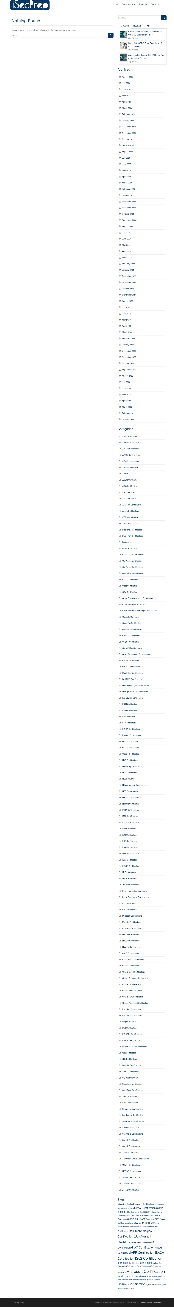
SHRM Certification (130, 1127)
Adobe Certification (130, 442)
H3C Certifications (130, 760)
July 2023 (126, 307)
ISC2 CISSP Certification (128, 1262)
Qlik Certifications (129, 1059)
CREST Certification (130, 641)
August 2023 (127, 301)
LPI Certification (129, 903)
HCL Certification (129, 772)
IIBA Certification (129, 841)
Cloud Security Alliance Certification (137, 598)
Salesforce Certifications (132, 1090)
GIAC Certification (130, 741)
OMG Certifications (130, 953)
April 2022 (126, 400)
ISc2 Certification (148, 1258)
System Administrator (153, 1284)
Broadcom (126, 542)
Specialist (157, 1280)
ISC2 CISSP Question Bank (129, 1266)
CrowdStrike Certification (133, 648)
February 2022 (128, 413)
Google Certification (130, 753)
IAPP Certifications (130, 816)
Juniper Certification (130, 884)
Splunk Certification (130, 1140)
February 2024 (128, 263)
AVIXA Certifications (130, 517)
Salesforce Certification (132, 1083)
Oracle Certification (130, 965)
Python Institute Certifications (134, 1046)
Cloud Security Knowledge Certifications (139, 610)
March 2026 (127, 108)
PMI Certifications (129, 1027)
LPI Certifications (129, 909)
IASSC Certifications (131, 822)
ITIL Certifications (129, 878)
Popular (124, 25)
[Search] (111, 35)
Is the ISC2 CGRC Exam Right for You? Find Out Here (145, 45)
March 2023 (127, 332)
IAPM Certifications (130, 809)
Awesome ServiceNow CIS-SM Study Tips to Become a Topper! (146, 57)
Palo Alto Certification (131, 1009)
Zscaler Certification (130, 1189)
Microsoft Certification (145, 1271)
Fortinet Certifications (131, 735)
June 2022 (126, 388)
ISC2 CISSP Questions (151, 1266)
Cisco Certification (130, 579)
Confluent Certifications (132, 629)
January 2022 (128, 419)
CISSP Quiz (133, 1219)
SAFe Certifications (130, 1071)
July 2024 (126, 232)
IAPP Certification (142, 1252)
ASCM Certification (130, 479)
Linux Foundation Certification (135, 891)
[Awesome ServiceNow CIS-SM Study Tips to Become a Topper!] (123, 57)
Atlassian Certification (131, 504)
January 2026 (128, 120)
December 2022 (129, 350)
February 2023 (128, 338)
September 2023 (129, 294)
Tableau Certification (131, 1152)
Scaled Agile (151, 1276)
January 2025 (128, 195)
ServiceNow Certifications (133, 1121)
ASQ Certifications (130, 498)
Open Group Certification (133, 959)
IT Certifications (129, 872)
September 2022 (129, 369)
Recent (137, 25)
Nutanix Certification (131, 947)
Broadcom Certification (143, 1204)
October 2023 (128, 288)
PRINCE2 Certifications (132, 1034)
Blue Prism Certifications (132, 535)
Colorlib (142, 1302)
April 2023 (126, 325)
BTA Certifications (130, 548)
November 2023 (129, 282)
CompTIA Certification (131, 623)
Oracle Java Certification (132, 996)
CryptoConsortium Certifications (136, 654)
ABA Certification (129, 436)
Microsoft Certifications (132, 915)
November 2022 (129, 357)
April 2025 (126, 176)
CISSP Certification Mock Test (131, 1211)
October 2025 (128, 139)
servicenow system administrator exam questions (137, 1280)
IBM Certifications (129, 834)
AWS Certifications (130, 523)
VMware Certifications (131, 1183)
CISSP (159, 1208)
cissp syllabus (128, 1223)
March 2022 (127, 407)
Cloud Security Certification (134, 604)
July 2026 (126, 83)
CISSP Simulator (146, 1219)
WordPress (158, 1302)
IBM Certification (129, 828)
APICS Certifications (131, 455)
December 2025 (129, 126)
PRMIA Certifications (131, 1040)
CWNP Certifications (131, 666)
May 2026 (126, 95)
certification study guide (126, 1208)
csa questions (144, 1227)
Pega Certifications (130, 1021)
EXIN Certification (129, 704)
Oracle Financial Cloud (132, 990)
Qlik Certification (129, 1052)
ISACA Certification (130, 853)
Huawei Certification (130, 803)
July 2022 (126, 382)
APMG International (130, 461)
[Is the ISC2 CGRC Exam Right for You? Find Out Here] (123, 46)
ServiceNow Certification (132, 1115)
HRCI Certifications (130, 797)
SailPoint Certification (131, 1077)
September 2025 (129, 145)
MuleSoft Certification (131, 928)
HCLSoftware (128, 778)
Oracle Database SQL (131, 984)
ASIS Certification (129, 486)
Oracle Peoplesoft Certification (135, 1003)
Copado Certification (131, 635)
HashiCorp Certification (132, 766)
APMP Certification (130, 467)
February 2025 (128, 189)
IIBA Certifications (130, 847)
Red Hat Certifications (131, 1065)
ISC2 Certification (129, 859)
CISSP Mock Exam (153, 1211)
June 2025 (126, 164)
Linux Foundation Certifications (135, 897)
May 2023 (126, 319)
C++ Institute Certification (133, 554)
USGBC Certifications (131, 1171)
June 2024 (126, 238)
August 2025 (127, 151)
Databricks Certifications (132, 673)
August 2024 (127, 226)
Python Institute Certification (134, 1276)
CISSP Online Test (126, 1215)
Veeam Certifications (131, 1177)
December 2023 (129, 276)
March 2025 (127, 182)
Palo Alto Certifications (132, 1015)
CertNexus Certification (132, 560)
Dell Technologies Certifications (135, 685)
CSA (153, 1222)
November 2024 (129, 207)
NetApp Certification (130, 934)
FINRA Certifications (131, 729)
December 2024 (129, 201)
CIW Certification (129, 592)
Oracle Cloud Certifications (133, 971)
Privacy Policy (19, 1302)
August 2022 (127, 375)
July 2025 (126, 157)
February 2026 (128, 114)
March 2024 (127, 257)
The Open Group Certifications (135, 1158)
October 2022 (128, 363)
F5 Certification (128, 716)
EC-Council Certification (132, 697)
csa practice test (132, 1226)
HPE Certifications (130, 791)
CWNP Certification (130, 660)
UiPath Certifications (131, 1165)
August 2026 (127, 76)
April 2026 (126, 101)
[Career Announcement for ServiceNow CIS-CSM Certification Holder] (123, 34)
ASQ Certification (129, 492)
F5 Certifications (129, 722)
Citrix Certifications (130, 585)
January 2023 (128, 344)
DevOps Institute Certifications (135, 691)
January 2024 (128, 269)
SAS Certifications (130, 1102)
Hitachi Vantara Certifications (134, 785)
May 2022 (126, 394)
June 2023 (126, 313)
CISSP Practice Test (144, 1215)
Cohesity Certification (131, 616)
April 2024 (126, 251)
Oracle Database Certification (135, 978)
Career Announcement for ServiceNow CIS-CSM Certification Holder (144, 33)
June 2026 (126, 89)
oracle (120, 1276)
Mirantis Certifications (131, 922)
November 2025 (129, 133)
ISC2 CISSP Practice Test (151, 1262)
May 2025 (126, 170)
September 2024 (129, 220)
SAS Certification (129, 1096)
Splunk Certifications (131, 1146)
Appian (125, 473)
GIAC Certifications (130, 747)
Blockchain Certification (132, 529)
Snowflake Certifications (132, 1133)
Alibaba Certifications (131, 448)
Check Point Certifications (133, 573)
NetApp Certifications (131, 940)
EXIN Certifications (130, 710)
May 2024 (126, 245)
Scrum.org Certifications (132, 1109)
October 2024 (128, 213)
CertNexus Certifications (132, 567)
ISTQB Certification (130, 866)
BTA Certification (158, 1204)
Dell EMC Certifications (132, 679)
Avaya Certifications (130, 511)
